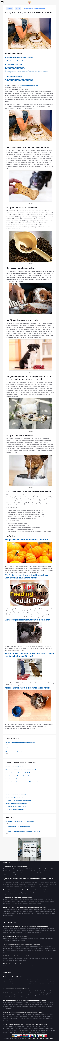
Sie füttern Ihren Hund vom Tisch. (15, 67)
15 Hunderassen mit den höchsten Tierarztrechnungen (17, 897)
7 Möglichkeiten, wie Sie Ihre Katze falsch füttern (27, 688)
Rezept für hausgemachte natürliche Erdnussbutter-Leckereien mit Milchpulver (26, 788)
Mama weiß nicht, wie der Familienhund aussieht (16, 988)
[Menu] (2, 2)
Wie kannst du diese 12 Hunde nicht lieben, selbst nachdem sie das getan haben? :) (25, 889)
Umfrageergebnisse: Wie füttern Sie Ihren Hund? (27, 620)
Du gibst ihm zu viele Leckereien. (15, 61)
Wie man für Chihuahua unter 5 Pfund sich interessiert (20, 821)
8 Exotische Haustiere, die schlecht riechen (14, 963)
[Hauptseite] (29, 2)
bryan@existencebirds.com (30, 85)
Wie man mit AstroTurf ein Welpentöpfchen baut (18, 800)
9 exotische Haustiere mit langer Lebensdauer (15, 936)
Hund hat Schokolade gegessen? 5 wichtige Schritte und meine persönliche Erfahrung (25, 926)
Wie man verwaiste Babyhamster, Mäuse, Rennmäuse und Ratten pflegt (21, 944)
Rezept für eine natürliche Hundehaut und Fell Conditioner (21, 791)
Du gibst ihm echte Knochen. (13, 76)
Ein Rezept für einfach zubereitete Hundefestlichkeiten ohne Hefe (23, 781)
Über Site (30, 1038)
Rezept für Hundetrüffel (12, 778)
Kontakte (35, 1038)
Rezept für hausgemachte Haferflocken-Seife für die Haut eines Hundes (24, 785)
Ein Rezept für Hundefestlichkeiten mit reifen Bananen (20, 772)
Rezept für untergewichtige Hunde (15, 797)
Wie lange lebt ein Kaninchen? (14, 751)
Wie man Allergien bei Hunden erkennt (16, 806)
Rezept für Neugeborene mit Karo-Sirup (16, 794)
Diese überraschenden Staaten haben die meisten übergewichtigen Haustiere (23, 1012)
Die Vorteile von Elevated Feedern (14, 766)
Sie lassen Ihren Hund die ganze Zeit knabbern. (19, 57)
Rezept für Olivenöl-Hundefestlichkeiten (16, 803)
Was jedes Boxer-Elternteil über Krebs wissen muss (16, 976)
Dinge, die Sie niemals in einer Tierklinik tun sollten (19, 747)
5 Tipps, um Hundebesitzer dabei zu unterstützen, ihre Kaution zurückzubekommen (25, 1024)
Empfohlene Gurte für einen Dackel (15, 809)
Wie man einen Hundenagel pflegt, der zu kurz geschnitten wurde (23, 831)
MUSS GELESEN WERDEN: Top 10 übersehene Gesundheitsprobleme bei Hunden (24, 907)
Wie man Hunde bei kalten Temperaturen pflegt (18, 826)
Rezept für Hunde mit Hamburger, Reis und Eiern (18, 775)
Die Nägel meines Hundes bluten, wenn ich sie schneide (20, 742)
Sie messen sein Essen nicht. (13, 64)
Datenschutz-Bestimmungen (46, 1038)
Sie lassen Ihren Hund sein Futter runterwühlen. (19, 79)
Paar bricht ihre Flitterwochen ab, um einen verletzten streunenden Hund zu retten (24, 1000)
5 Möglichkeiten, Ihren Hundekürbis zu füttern (26, 539)
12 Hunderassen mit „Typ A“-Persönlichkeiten (15, 866)
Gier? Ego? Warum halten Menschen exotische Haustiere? (18, 956)
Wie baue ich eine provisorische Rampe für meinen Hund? (21, 769)
